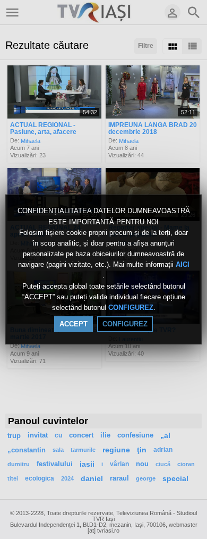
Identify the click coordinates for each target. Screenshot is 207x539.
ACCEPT (73, 324)
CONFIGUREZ (130, 307)
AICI (182, 265)
